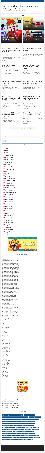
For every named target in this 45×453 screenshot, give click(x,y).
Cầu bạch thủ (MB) (9, 185)
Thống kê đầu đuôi (9, 194)
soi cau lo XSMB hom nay (7, 433)
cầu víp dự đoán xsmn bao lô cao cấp (9, 305)
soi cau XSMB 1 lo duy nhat (7, 435)
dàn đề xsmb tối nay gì (6, 425)
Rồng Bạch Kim (28, 429)
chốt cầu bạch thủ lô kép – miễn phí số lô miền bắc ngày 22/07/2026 (11, 114)
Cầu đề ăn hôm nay (5, 316)
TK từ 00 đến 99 (9, 215)
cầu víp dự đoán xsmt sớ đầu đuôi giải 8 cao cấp (11, 297)
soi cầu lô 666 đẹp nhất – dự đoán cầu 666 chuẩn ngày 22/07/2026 (31, 98)
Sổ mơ (6, 234)
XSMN (6, 150)
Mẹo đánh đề (5, 429)
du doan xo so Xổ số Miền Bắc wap (8, 423)
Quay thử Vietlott (9, 232)
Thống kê (7, 176)
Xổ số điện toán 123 (10, 180)
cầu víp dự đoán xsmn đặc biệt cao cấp (9, 308)
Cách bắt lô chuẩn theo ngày (17, 415)
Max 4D (7, 173)
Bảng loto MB (4, 367)
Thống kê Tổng (8, 211)
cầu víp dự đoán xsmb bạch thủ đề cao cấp (10, 263)
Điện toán (4, 340)
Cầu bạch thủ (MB (5, 347)
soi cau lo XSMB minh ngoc (17, 433)
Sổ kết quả (4, 326)
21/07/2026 (26, 52)
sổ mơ (3, 378)
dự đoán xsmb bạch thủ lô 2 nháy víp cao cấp (10, 260)
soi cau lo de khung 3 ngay (7, 431)
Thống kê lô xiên (9, 199)
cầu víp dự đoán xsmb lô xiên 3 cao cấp (9, 283)
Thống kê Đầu (8, 204)
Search (3, 140)
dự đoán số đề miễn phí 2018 (28, 425)
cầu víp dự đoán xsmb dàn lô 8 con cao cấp (10, 280)
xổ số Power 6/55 (9, 169)
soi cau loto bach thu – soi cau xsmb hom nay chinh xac (20, 7)
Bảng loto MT (4, 368)
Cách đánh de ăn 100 (23, 417)
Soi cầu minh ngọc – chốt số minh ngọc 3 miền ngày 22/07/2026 (31, 66)
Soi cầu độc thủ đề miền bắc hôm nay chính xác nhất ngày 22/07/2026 (11, 50)
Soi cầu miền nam (5, 303)
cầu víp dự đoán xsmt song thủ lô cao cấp (9, 300)
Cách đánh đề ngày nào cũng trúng (8, 419)
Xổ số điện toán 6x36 (10, 178)
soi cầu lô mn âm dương (16, 437)
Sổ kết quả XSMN (9, 160)
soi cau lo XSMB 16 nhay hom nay (27, 431)
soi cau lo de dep (35, 429)
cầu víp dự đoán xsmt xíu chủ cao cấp (9, 301)
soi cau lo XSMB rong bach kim (29, 433)
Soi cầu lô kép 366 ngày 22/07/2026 (9, 66)
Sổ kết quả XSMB (9, 157)
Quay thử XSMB (9, 225)
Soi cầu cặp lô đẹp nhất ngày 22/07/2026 (32, 49)
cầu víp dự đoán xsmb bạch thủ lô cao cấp (28, 23)
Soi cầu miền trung (5, 289)
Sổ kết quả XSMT (9, 162)
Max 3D (7, 171)
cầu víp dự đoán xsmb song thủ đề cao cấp (10, 285)
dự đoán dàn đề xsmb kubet (16, 425)
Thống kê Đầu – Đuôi (10, 208)
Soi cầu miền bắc (5, 35)
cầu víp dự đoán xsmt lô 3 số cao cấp (9, 296)
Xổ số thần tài (8, 183)
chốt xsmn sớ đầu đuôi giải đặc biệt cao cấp (10, 314)
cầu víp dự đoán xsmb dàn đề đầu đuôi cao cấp (10, 273)
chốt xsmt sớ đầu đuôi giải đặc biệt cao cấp (10, 299)
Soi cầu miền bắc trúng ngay (13, 35)
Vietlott (3, 331)
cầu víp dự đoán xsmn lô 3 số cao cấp (9, 311)
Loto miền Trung (9, 222)
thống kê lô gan (5, 354)
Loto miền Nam (9, 220)
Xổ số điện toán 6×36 (6, 342)
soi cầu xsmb (5, 439)
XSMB (6, 148)
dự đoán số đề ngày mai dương (8, 427)
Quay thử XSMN (9, 227)
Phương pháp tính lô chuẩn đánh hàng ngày (16, 429)
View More (5, 60)
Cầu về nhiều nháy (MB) (11, 192)
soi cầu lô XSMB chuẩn (26, 437)
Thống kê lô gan (9, 197)
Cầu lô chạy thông (5, 318)
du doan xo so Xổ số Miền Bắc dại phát (27, 421)
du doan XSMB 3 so (19, 423)
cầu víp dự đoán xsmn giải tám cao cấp (9, 309)
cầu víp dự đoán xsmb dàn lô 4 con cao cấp (10, 276)
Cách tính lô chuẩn (6, 417)
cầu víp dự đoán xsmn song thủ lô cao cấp (10, 315)
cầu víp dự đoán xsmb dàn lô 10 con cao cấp (10, 275)
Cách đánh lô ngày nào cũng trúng (34, 417)
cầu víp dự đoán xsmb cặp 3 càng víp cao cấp (10, 267)
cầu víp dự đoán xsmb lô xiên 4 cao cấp (9, 284)
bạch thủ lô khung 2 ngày (7, 415)
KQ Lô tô (3, 366)
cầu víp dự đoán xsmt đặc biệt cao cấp (9, 293)
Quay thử (4, 371)
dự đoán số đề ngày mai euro (19, 427)
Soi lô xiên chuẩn (12, 439)
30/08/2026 (26, 26)
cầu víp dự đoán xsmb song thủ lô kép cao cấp (28, 36)
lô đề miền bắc (36, 427)
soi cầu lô (36, 435)
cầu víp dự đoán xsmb (6, 421)
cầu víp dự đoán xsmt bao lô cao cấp (9, 291)
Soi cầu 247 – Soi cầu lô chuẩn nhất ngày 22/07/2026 (32, 82)
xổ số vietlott (8, 164)
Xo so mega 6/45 (9, 167)
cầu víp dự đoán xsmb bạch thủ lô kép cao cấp (10, 265)
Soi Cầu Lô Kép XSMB (6, 437)
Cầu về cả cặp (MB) (9, 190)
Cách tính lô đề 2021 (14, 417)
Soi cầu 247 (16, 435)
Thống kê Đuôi (8, 206)
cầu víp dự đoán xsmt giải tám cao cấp (9, 295)
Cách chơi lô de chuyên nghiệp (30, 415)
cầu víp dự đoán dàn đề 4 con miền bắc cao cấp (10, 268)
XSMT (6, 153)
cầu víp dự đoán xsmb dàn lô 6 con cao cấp (10, 279)
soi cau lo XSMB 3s (17, 431)
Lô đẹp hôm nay (29, 427)
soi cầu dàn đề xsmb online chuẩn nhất (26, 435)
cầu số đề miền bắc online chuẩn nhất (32, 419)
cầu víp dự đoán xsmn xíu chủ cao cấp (9, 304)
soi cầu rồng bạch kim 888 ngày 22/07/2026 (11, 82)
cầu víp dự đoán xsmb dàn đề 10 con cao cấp (10, 272)
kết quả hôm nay (9, 155)
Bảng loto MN (4, 370)
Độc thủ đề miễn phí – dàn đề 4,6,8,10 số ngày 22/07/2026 (32, 113)
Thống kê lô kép (9, 201)
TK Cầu (3, 346)
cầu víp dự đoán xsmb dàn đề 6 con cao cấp (39, 36)
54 (25, 128)
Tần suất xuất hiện (9, 213)
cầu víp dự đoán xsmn (15, 421)
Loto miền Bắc (8, 218)
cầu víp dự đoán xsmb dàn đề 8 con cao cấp (10, 271)
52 (19, 128)
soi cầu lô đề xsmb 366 (35, 437)
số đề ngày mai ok (20, 439)
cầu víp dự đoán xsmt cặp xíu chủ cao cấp (9, 292)
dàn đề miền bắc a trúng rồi (29, 423)
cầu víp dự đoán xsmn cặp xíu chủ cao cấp (10, 307)
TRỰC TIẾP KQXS (5, 319)
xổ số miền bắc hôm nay (29, 439)
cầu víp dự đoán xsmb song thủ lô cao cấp (10, 287)
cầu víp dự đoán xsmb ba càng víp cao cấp (39, 23)
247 (31, 128)
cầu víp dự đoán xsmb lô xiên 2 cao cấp (9, 281)
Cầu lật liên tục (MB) (10, 187)
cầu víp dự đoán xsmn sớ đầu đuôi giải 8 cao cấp (11, 312)
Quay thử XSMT (9, 229)
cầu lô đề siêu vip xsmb (20, 419)
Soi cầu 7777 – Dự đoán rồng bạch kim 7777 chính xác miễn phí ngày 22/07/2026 (11, 98)
